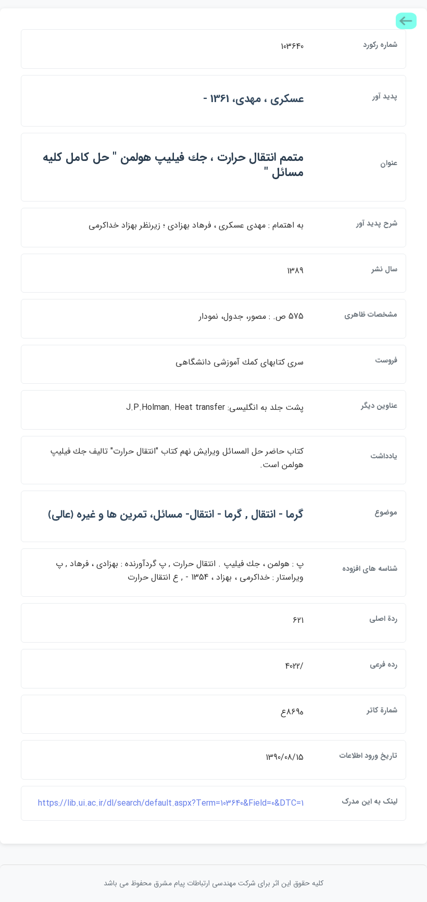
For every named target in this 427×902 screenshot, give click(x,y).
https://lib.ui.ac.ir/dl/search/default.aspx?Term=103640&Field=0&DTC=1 (171, 803)
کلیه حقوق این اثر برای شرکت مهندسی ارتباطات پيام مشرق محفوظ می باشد (213, 883)
